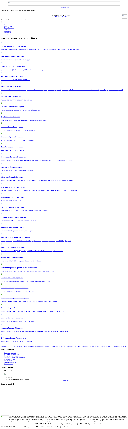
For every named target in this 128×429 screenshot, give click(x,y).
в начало (3, 345)
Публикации (8, 360)
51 (68, 346)
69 (93, 346)
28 (36, 346)
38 (50, 346)
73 (99, 346)
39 (52, 346)
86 (117, 346)
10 (11, 346)
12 (14, 346)
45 (60, 346)
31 (40, 346)
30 (39, 346)
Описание (7, 29)
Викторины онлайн (10, 359)
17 (21, 346)
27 (35, 346)
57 (77, 346)
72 (98, 346)
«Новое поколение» (64, 7)
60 (81, 346)
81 (110, 346)
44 (59, 346)
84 (114, 346)
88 (120, 346)
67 (91, 346)
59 (79, 346)
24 (31, 346)
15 (18, 346)
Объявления (7, 31)
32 (42, 346)
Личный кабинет (9, 28)
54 (72, 346)
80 (109, 346)
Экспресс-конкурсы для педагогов (14, 357)
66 (89, 346)
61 (82, 346)
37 (49, 346)
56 (75, 346)
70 (95, 346)
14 (17, 346)
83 (113, 346)
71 (96, 346)
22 (28, 346)
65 (88, 346)
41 (54, 346)
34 (45, 346)
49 (66, 346)
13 (15, 346)
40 (53, 346)
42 (56, 346)
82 (112, 346)
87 (118, 346)
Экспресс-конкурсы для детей (13, 356)
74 (100, 346)
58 (78, 346)
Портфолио (7, 32)
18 (22, 346)
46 (61, 346)
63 (85, 346)
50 (67, 346)
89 (121, 346)
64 (86, 346)
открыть (65, 380)
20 (25, 346)
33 (43, 346)
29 (38, 346)
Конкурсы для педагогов (11, 354)
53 (71, 346)
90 (123, 346)
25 (32, 346)
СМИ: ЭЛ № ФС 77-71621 (61, 17)
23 (29, 346)
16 (20, 346)
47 (63, 346)
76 (103, 346)
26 (33, 346)
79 (107, 346)
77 (105, 346)
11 (13, 346)
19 (24, 346)
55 (74, 346)
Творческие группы (10, 362)
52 (70, 346)
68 (92, 346)
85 (116, 346)
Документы (7, 34)
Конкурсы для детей (10, 353)
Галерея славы (8, 364)
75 (102, 346)
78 (106, 346)
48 (64, 346)
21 (27, 346)
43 (57, 346)
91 (124, 346)
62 (84, 346)
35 (46, 346)
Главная (6, 25)
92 (125, 346)
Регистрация (8, 26)
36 (47, 346)
